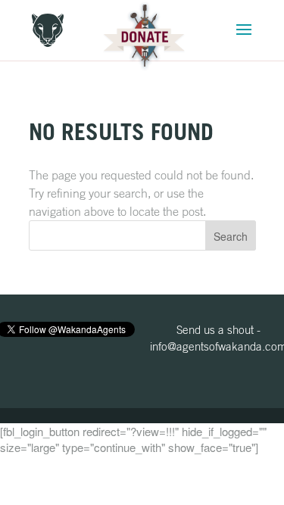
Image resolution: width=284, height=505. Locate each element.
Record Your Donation (144, 36)
